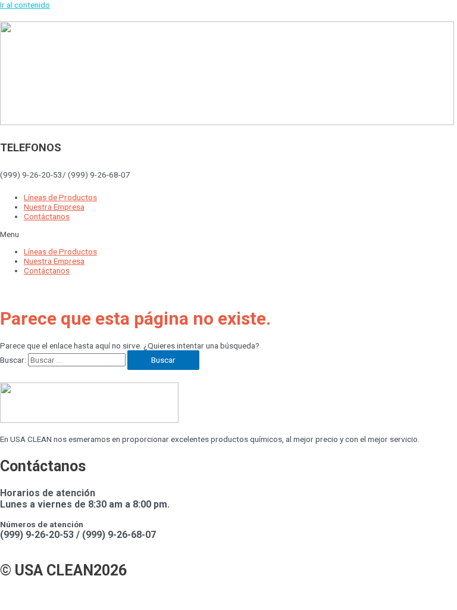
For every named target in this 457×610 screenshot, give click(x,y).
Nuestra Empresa (54, 206)
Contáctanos (47, 216)
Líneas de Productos (60, 197)
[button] (228, 234)
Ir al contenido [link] (25, 5)
